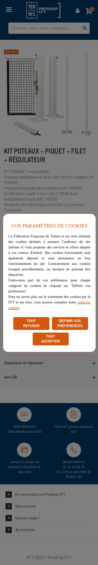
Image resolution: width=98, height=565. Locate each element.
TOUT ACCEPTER (50, 339)
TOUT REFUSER (31, 323)
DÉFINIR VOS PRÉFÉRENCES (70, 323)
